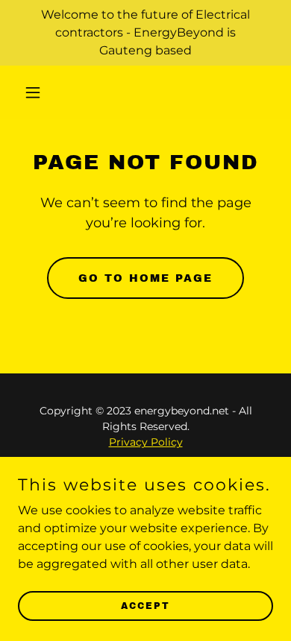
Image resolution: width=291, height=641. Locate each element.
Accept (145, 605)
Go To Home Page (145, 278)
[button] (37, 92)
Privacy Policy (146, 442)
